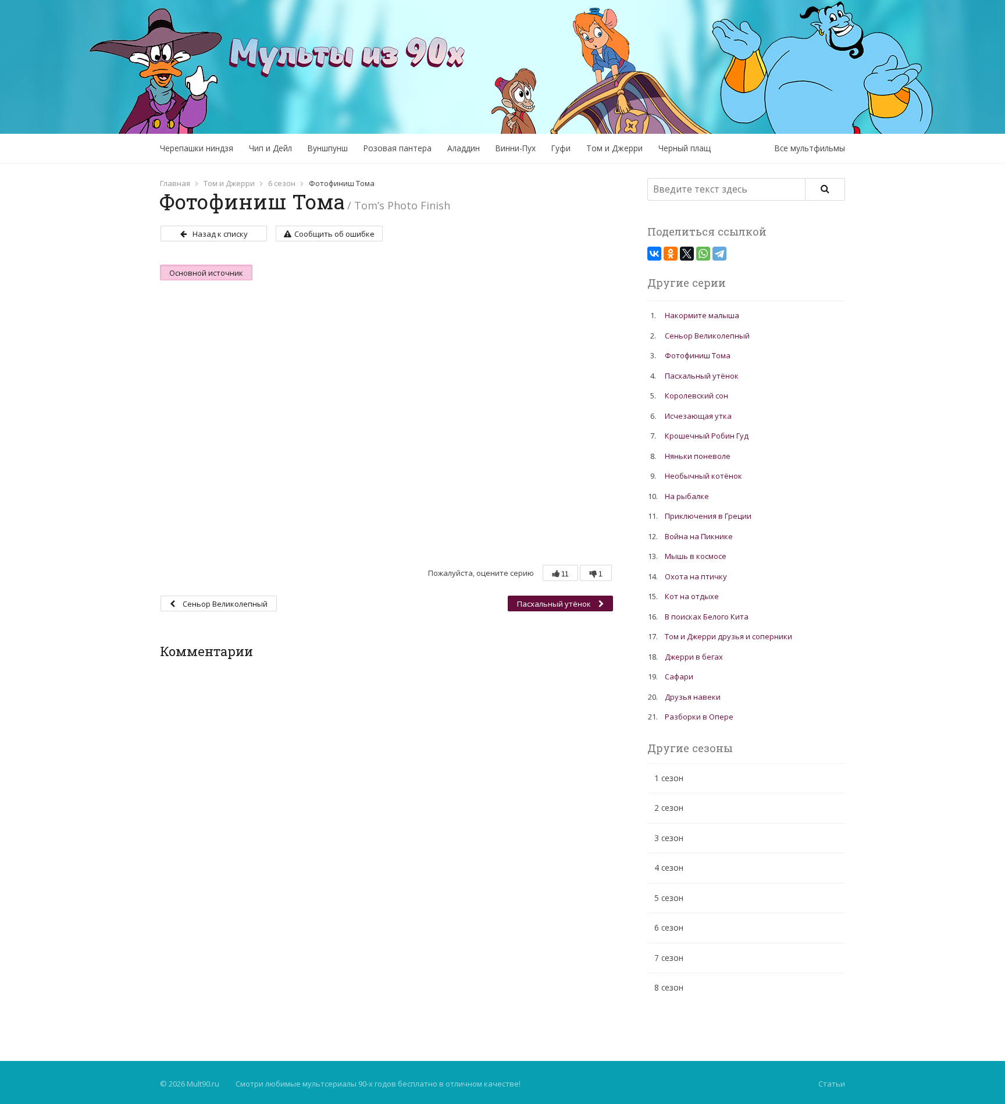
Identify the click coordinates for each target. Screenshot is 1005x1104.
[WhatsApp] (703, 254)
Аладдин (463, 148)
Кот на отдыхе (692, 596)
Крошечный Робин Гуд (707, 435)
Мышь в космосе (695, 556)
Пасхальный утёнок (555, 604)
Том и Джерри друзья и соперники (728, 636)
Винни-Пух (516, 148)
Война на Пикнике (699, 536)
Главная (175, 183)
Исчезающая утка (698, 416)
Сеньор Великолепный (224, 604)
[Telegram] (719, 254)
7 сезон (668, 957)
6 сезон (281, 183)
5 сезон (668, 897)
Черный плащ (684, 148)
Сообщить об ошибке (334, 234)
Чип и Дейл (270, 148)
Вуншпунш (328, 148)
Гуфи (561, 148)
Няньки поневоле (697, 456)
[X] (687, 254)
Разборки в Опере (699, 716)
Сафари (679, 676)
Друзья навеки (693, 697)
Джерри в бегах (694, 656)
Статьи (831, 1083)
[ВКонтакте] (654, 254)
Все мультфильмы (810, 148)
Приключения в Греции (708, 516)
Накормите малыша (702, 315)
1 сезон (668, 778)
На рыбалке (687, 496)
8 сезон (668, 987)
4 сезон (668, 867)
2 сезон (668, 807)
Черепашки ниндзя (196, 148)
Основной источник (206, 273)
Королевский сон (696, 395)
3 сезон (668, 837)
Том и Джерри (614, 148)
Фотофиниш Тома (697, 355)
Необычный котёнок (703, 476)
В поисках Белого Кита (707, 616)
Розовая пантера (397, 148)
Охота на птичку (696, 576)
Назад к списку (220, 234)
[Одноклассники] (671, 254)
